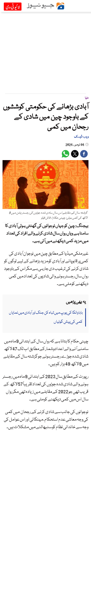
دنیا (86, 98)
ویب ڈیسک (81, 136)
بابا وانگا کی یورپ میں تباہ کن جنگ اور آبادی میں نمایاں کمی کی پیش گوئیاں (46, 317)
